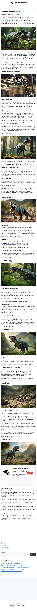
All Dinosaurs (6, 543)
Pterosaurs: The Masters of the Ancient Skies (11, 571)
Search (3, 552)
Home (13, 603)
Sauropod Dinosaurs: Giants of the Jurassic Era (12, 565)
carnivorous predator (6, 20)
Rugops (4, 545)
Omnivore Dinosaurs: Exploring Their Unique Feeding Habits (15, 567)
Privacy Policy (22, 603)
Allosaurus (30, 54)
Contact (18, 603)
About (16, 603)
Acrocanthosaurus (5, 244)
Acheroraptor (6, 547)
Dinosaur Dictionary (21, 2)
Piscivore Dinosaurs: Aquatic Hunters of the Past (12, 569)
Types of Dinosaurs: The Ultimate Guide (10, 563)
